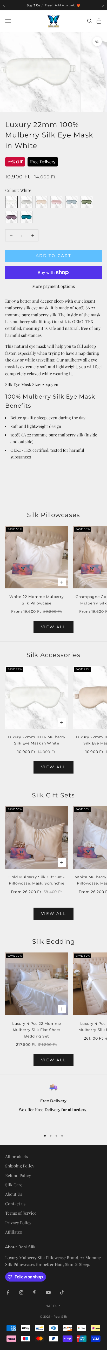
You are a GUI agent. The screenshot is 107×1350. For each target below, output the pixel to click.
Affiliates (13, 1232)
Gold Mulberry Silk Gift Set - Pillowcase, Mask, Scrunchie (37, 880)
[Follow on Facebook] (7, 1292)
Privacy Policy (18, 1222)
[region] (53, 1105)
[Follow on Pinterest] (34, 1292)
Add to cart (53, 255)
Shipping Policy (19, 1165)
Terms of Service (20, 1213)
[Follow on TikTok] (61, 1292)
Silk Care (13, 1184)
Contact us (15, 1203)
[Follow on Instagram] (21, 1292)
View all (53, 766)
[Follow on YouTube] (48, 1292)
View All (53, 626)
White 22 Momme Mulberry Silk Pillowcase (36, 599)
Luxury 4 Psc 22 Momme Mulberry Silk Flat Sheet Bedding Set (36, 1030)
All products (16, 1156)
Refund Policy (18, 1175)
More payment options (53, 286)
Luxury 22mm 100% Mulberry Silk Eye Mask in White (36, 740)
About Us (13, 1194)
